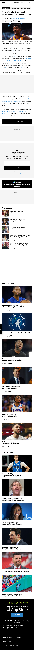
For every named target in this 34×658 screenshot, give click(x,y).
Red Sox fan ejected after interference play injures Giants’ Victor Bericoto (12, 595)
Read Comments (18, 121)
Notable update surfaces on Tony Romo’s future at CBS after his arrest (11, 548)
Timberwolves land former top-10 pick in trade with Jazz (16, 333)
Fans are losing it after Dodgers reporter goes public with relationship (12, 523)
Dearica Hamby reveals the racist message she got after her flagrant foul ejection (20, 236)
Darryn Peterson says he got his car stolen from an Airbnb (9, 415)
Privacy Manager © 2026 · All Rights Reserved (12, 625)
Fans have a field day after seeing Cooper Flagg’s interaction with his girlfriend (12, 475)
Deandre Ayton (15, 8)
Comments (22, 18)
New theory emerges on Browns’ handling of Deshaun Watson (17, 219)
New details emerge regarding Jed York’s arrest (17, 571)
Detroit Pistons (26, 8)
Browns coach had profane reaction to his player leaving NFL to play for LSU (19, 244)
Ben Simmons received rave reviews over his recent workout (10, 442)
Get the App (17, 615)
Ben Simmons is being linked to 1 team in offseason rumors (17, 211)
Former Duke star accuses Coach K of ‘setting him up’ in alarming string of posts (13, 499)
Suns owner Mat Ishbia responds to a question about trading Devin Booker (11, 387)
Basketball (6, 8)
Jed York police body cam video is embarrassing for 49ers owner (17, 228)
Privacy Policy (19, 173)
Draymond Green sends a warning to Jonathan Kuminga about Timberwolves (12, 359)
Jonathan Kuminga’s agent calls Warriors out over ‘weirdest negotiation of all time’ (13, 306)
